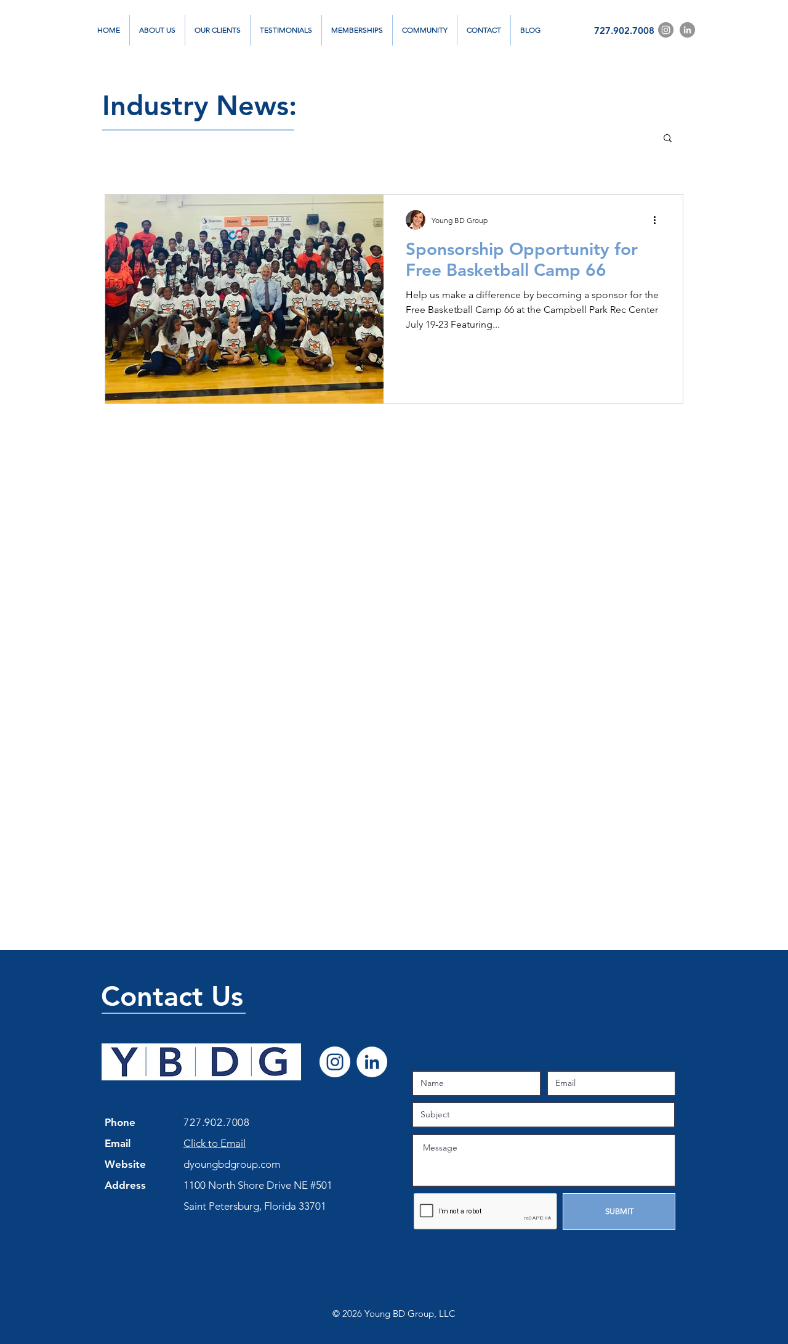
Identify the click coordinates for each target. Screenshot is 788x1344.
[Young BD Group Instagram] (665, 30)
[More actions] (658, 220)
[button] (667, 138)
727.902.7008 (624, 30)
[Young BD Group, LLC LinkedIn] (687, 30)
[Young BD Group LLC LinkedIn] (371, 1061)
